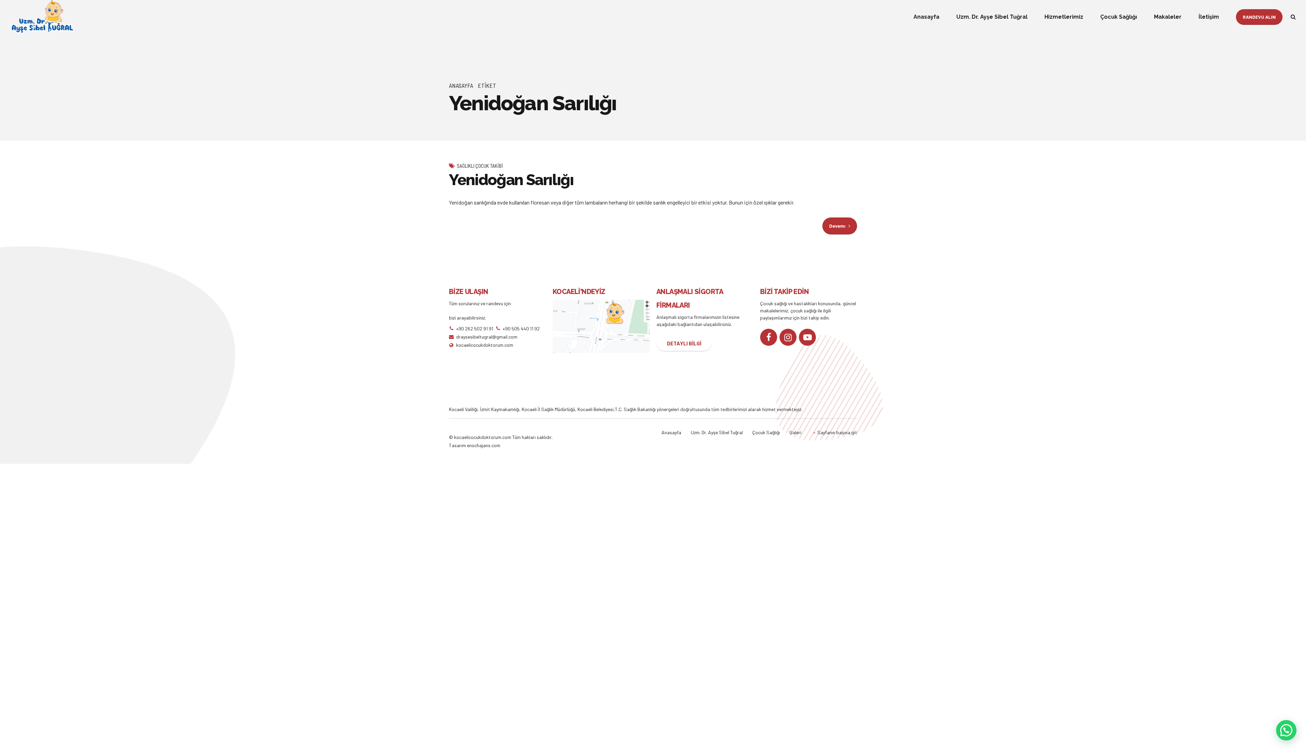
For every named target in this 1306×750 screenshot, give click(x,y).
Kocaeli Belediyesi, (596, 409)
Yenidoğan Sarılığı (511, 180)
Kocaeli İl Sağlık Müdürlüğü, (549, 409)
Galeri (795, 432)
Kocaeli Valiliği (463, 409)
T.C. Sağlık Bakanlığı (635, 409)
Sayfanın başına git (837, 432)
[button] (1286, 730)
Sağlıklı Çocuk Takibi (480, 166)
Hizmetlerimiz (1063, 17)
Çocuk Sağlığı (1118, 17)
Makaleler (1168, 17)
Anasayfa (926, 17)
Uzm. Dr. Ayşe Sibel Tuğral (991, 17)
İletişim (1209, 17)
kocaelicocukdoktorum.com (482, 437)
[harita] (601, 326)
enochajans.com (483, 445)
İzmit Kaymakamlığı (499, 409)
